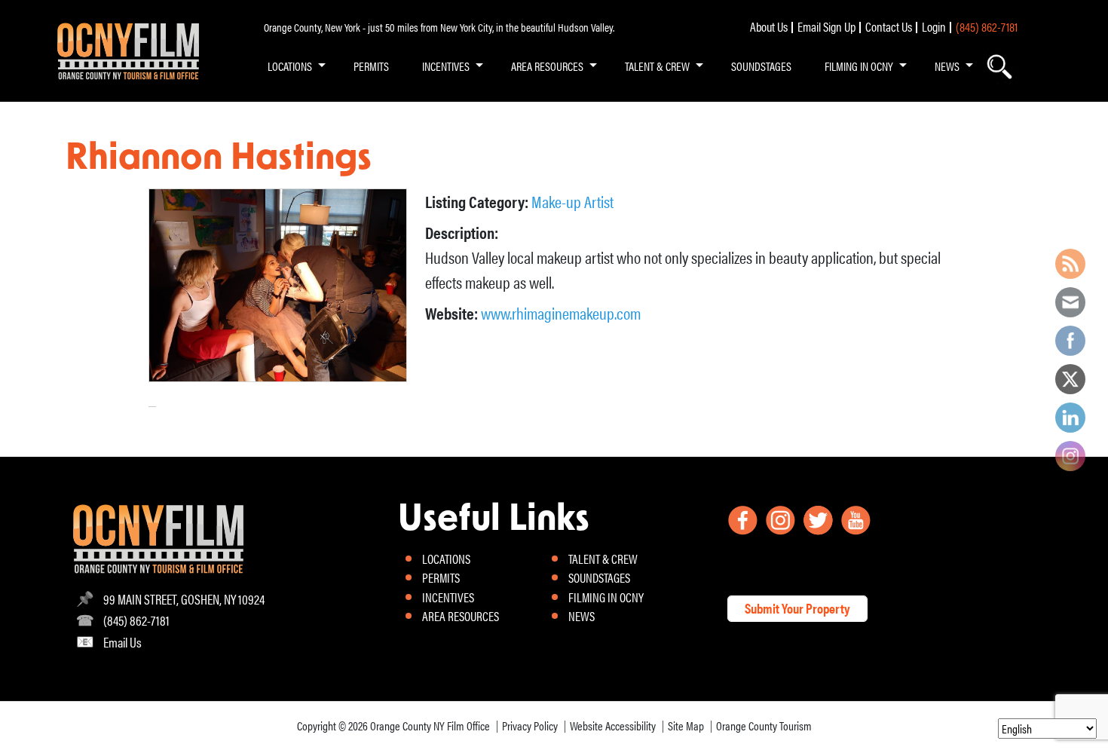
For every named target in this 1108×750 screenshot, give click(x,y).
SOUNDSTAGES (761, 66)
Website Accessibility (613, 725)
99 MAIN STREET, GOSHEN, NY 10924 (184, 598)
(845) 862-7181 (987, 26)
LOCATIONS (290, 66)
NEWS (947, 66)
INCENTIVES (446, 66)
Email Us (122, 641)
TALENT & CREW (657, 66)
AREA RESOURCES (547, 66)
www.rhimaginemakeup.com (561, 312)
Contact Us (888, 26)
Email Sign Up (826, 26)
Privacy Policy (530, 725)
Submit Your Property (797, 607)
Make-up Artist (572, 201)
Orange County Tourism (764, 725)
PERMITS (371, 66)
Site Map (686, 725)
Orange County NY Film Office (430, 725)
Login (934, 26)
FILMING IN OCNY (859, 66)
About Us (769, 26)
